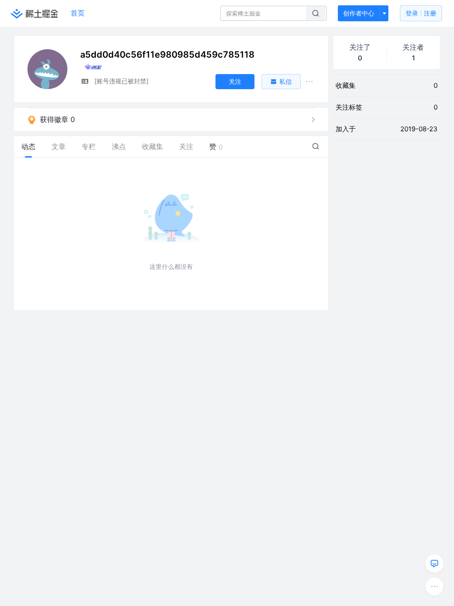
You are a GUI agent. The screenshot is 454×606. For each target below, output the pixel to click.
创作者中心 (358, 13)
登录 (421, 13)
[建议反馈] (434, 563)
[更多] (434, 586)
